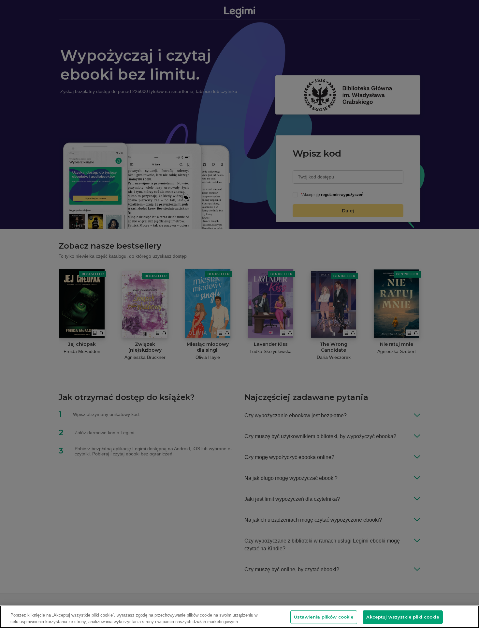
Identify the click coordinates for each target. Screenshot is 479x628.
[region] (239, 616)
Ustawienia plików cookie (324, 617)
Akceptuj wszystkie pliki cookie (402, 617)
